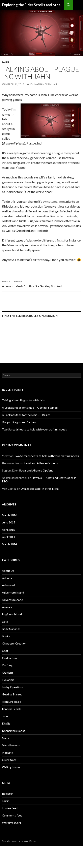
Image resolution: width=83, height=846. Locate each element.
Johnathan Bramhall (43, 84)
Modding (7, 752)
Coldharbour (10, 658)
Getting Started (12, 694)
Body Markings (11, 629)
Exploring (8, 679)
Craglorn (7, 672)
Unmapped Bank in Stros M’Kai (40, 488)
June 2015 (8, 522)
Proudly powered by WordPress (19, 841)
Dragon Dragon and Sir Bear (19, 422)
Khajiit (6, 723)
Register (7, 793)
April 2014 (8, 537)
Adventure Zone (12, 599)
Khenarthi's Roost (13, 730)
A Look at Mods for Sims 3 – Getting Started (32, 284)
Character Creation (14, 643)
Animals (7, 607)
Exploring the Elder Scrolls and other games (33, 5)
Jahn (5, 62)
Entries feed (10, 808)
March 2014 (9, 544)
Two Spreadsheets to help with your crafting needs (34, 429)
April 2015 (8, 529)
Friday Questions (13, 687)
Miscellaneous (11, 745)
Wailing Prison (11, 767)
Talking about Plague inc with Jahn (23, 400)
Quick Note (9, 760)
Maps (5, 738)
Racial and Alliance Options (41, 463)
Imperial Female (12, 709)
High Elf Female (11, 701)
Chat (5, 650)
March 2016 (9, 515)
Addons (7, 578)
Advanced (8, 585)
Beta (5, 621)
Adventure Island (13, 592)
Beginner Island (12, 614)
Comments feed (12, 815)
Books (6, 636)
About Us (8, 570)
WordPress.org (11, 822)
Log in (5, 801)
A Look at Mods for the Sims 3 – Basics (26, 415)
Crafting (7, 665)
